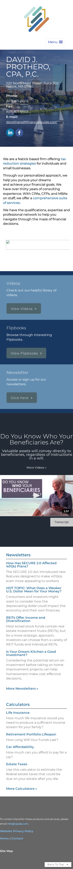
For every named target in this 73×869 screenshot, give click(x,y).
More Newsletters (22, 688)
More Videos (36, 467)
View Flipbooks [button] (24, 353)
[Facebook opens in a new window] (19, 132)
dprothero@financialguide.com (31, 122)
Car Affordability (20, 747)
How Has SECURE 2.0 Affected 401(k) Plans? (31, 564)
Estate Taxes (16, 764)
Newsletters (18, 554)
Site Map (6, 851)
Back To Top (56, 864)
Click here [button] (20, 398)
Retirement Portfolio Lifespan (31, 734)
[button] (55, 42)
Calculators (18, 704)
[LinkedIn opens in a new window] (10, 132)
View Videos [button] (22, 309)
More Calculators (21, 789)
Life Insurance (18, 713)
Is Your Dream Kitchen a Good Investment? (31, 653)
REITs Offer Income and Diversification (25, 619)
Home (4, 838)
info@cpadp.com (17, 823)
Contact (17, 838)
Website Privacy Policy (16, 831)
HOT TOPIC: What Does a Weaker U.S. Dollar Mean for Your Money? (33, 589)
